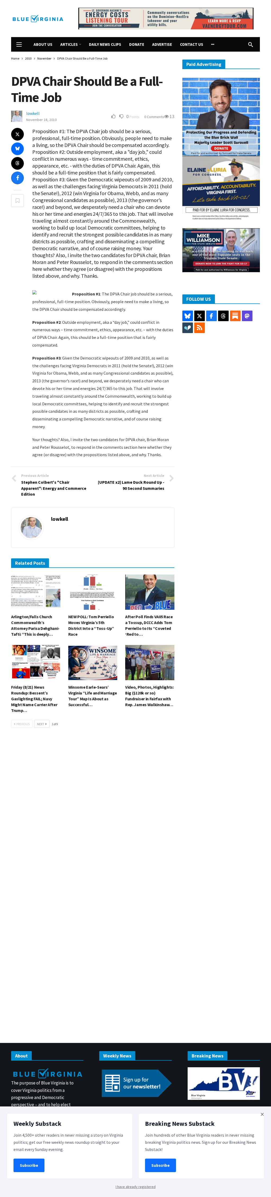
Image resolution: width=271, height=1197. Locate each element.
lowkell (33, 113)
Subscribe (29, 1165)
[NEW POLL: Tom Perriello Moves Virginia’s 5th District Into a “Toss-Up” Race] (93, 592)
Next (40, 724)
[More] (212, 44)
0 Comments (154, 116)
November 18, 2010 (41, 119)
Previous (23, 724)
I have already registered (136, 1186)
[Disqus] (92, 812)
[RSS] (199, 327)
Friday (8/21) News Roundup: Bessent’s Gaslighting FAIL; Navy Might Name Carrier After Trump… (34, 698)
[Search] (251, 44)
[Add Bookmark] (17, 200)
